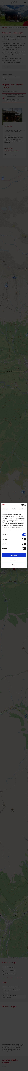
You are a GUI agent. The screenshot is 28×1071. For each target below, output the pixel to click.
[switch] (24, 540)
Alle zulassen (14, 555)
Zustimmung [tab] (5, 509)
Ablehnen (14, 565)
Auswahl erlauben (14, 560)
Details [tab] (14, 509)
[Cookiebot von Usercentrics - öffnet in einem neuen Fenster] (20, 505)
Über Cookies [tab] (22, 509)
